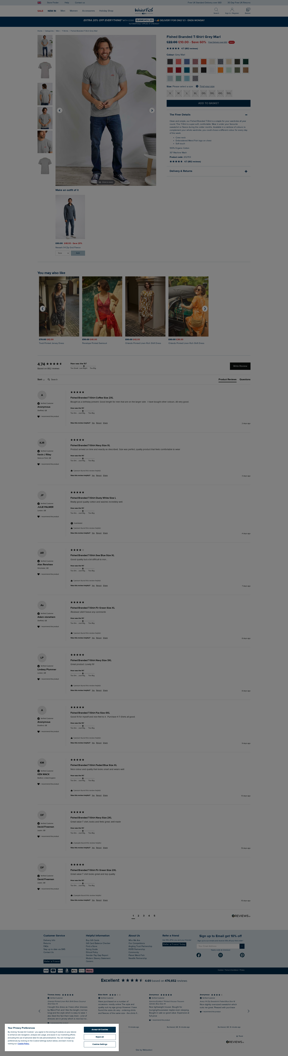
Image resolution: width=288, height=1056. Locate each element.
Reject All (100, 1037)
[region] (62, 1037)
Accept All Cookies (100, 1029)
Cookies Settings (99, 1044)
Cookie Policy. (23, 1044)
